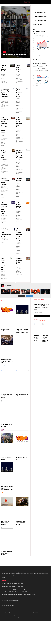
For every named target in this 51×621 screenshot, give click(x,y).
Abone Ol (30, 296)
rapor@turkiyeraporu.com (10, 605)
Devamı (3, 577)
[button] (41, 12)
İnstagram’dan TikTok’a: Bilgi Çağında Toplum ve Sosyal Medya (5, 92)
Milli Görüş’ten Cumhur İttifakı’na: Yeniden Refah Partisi (19, 234)
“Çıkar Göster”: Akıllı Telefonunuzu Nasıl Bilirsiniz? (21, 523)
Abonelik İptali (13, 615)
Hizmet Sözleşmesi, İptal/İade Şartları (33, 612)
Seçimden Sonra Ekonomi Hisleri (14, 54)
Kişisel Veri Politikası (19, 612)
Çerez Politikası (5, 615)
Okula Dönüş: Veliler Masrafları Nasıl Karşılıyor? (6, 523)
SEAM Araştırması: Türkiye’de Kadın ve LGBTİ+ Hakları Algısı (4, 208)
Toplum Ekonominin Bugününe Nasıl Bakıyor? (19, 92)
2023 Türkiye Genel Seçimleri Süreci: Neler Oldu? (4, 263)
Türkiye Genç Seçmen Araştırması (9, 586)
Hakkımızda (4, 612)
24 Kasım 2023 (6, 56)
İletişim (10, 612)
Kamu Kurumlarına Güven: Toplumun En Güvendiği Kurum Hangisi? (16, 594)
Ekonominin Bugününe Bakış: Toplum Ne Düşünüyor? (19, 154)
